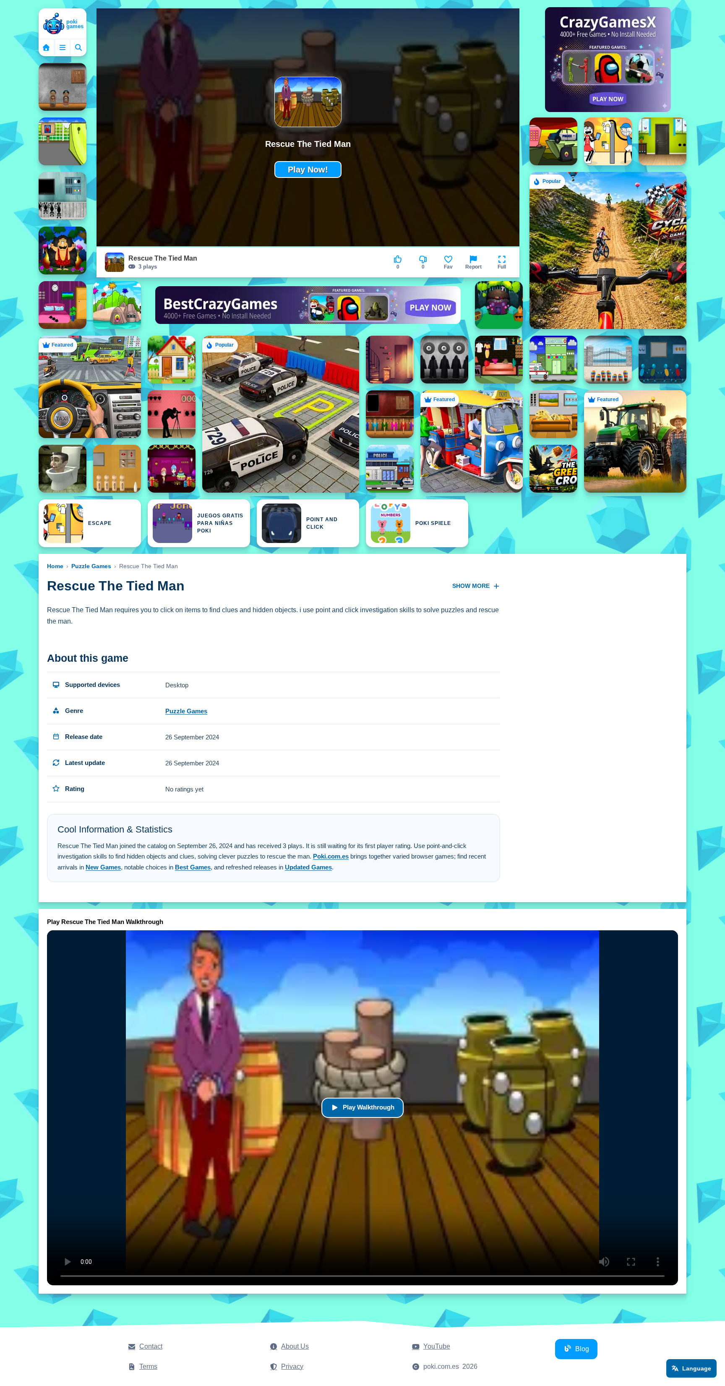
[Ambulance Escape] (553, 360)
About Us (295, 1346)
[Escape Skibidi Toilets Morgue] (62, 469)
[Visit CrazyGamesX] (608, 59)
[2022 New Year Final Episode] (172, 469)
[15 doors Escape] (172, 360)
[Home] (62, 24)
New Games (103, 867)
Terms (148, 1366)
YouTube (436, 1346)
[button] (502, 262)
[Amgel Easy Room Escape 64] (62, 87)
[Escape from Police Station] (390, 469)
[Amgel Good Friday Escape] (390, 414)
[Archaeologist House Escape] (553, 414)
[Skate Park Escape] (62, 141)
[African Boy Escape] (117, 469)
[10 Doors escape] (662, 141)
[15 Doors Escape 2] (390, 360)
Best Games (193, 867)
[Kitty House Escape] (62, 196)
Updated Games (308, 867)
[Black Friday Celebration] (499, 360)
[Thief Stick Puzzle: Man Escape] (608, 141)
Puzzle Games (91, 566)
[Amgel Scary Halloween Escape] (444, 360)
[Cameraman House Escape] (172, 414)
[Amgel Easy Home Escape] (608, 360)
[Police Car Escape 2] (553, 141)
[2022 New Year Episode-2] (499, 305)
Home (55, 566)
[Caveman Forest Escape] (62, 250)
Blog (582, 1348)
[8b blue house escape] (662, 360)
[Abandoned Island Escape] (117, 305)
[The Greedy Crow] (553, 469)
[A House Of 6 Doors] (62, 305)
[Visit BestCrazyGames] (308, 305)
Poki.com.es (331, 856)
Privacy (292, 1366)
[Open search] (78, 47)
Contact (150, 1346)
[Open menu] (62, 47)
